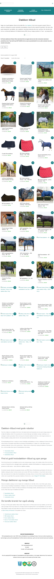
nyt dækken (29, 25)
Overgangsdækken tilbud (10, 452)
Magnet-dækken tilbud (9, 495)
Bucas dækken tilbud (9, 518)
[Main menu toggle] (52, 3)
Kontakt (27, 547)
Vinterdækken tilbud (9, 451)
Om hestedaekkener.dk (27, 545)
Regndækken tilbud (9, 493)
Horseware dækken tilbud (10, 521)
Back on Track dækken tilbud (11, 519)
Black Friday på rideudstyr (9, 510)
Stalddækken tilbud (9, 454)
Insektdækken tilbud (9, 497)
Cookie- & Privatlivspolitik (27, 549)
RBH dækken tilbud (9, 516)
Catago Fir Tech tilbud (39, 476)
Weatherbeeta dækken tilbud (11, 514)
